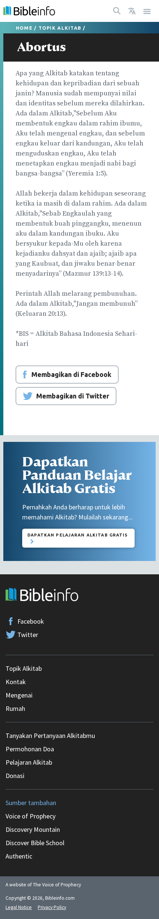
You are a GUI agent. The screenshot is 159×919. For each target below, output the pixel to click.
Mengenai (19, 695)
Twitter (27, 634)
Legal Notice (19, 907)
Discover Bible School (35, 842)
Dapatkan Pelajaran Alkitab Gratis (77, 534)
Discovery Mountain (33, 829)
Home (24, 27)
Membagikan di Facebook (71, 374)
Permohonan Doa (30, 749)
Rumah (15, 708)
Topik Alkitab (59, 27)
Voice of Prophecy (30, 816)
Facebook (30, 621)
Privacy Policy (52, 907)
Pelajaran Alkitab (29, 762)
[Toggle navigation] (147, 11)
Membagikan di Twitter (72, 396)
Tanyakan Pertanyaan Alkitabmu (50, 735)
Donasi (15, 775)
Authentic (19, 856)
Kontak (16, 681)
